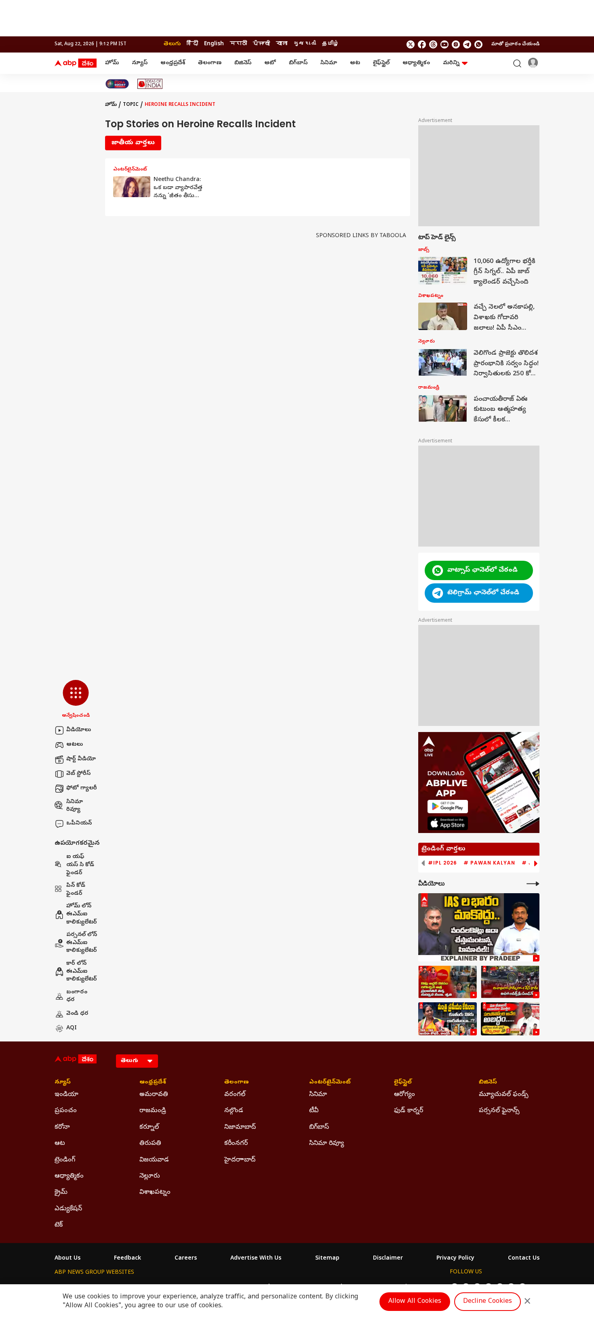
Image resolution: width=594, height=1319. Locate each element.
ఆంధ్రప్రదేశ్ (172, 63)
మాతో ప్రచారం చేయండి (515, 44)
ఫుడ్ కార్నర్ (408, 1111)
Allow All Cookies (414, 1301)
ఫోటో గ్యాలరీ (81, 788)
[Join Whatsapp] (478, 44)
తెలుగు (172, 44)
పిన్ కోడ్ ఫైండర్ (75, 890)
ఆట (355, 63)
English (214, 44)
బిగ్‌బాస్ (298, 63)
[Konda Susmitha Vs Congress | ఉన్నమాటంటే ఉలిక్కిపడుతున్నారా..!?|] (447, 1018)
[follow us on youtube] (444, 44)
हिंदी (192, 44)
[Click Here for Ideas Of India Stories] (150, 84)
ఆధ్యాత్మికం (416, 63)
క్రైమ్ (61, 1192)
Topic (131, 105)
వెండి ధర (77, 1014)
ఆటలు (74, 745)
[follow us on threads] (433, 44)
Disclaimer (388, 1259)
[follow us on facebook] (422, 44)
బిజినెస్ (242, 63)
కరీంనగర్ (236, 1143)
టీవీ (313, 1111)
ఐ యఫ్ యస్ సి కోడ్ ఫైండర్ (80, 865)
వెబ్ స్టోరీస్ (78, 774)
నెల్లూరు (149, 1176)
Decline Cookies (487, 1301)
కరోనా (62, 1127)
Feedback (127, 1259)
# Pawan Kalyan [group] (489, 863)
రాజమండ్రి (152, 1111)
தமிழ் (330, 44)
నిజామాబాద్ (240, 1127)
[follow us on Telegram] (467, 44)
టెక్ (59, 1225)
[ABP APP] (448, 806)
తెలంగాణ (209, 63)
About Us (67, 1259)
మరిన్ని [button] (451, 63)
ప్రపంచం (66, 1111)
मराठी (238, 44)
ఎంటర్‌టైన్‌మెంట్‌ (330, 1082)
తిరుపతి (150, 1143)
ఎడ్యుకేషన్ (68, 1209)
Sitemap (327, 1259)
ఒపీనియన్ (79, 823)
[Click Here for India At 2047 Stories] (117, 84)
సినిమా (328, 63)
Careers (186, 1259)
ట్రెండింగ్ (65, 1160)
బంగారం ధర (76, 996)
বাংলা (281, 44)
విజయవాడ (154, 1160)
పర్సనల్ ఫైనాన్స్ (499, 1111)
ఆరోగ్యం (404, 1094)
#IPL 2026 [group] (442, 863)
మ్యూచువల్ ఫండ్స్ (504, 1094)
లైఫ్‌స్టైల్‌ (381, 63)
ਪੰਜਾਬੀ (261, 44)
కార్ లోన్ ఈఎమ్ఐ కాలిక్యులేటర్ (81, 971)
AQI (71, 1028)
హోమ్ (112, 63)
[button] (75, 699)
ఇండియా (66, 1094)
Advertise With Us (255, 1259)
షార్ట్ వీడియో (81, 759)
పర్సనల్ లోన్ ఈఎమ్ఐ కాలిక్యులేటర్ (81, 943)
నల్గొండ (233, 1111)
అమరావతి (153, 1094)
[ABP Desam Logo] (76, 63)
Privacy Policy (455, 1259)
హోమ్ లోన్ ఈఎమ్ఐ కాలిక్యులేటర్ (81, 914)
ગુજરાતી (304, 44)
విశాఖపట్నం (155, 1192)
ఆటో (270, 63)
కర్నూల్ (149, 1127)
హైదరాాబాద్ (239, 1160)
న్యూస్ (139, 63)
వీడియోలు (78, 730)
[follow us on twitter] (410, 44)
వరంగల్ (234, 1094)
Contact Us (523, 1259)
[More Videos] (533, 884)
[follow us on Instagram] (456, 44)
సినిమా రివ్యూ (74, 806)
